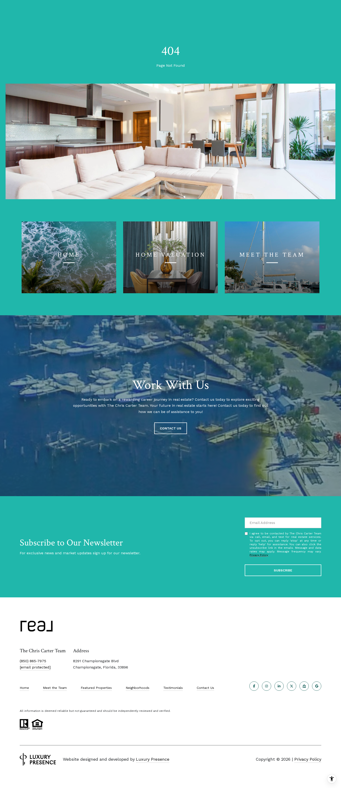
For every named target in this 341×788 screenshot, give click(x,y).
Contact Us (205, 688)
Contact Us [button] (170, 428)
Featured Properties (96, 688)
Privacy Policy (259, 555)
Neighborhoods (137, 688)
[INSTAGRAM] (266, 686)
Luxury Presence (152, 759)
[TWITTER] (291, 686)
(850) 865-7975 (33, 661)
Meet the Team (55, 688)
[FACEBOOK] (254, 686)
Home (24, 688)
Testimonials (173, 688)
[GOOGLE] (316, 686)
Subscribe (283, 570)
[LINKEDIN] (279, 686)
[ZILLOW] (304, 686)
